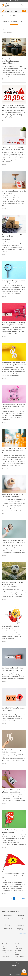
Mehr (24, 10)
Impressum (14, 965)
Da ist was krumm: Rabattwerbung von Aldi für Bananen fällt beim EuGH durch (14, 451)
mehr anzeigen (23, 933)
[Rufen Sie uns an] (10, 1)
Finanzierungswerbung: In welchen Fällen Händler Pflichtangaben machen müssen (13, 237)
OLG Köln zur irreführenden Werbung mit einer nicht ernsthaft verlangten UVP (13, 876)
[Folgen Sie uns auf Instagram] (15, 0)
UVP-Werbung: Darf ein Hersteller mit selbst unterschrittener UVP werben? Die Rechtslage (14, 407)
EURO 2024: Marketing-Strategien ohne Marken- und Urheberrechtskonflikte (12, 584)
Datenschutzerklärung (14, 963)
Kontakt (14, 968)
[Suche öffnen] (22, 5)
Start (3, 15)
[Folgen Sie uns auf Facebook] (17, 0)
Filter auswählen (7, 32)
